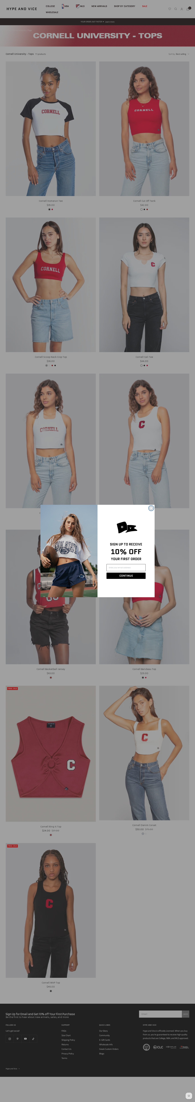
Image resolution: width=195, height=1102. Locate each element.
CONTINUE (126, 576)
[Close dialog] (151, 508)
